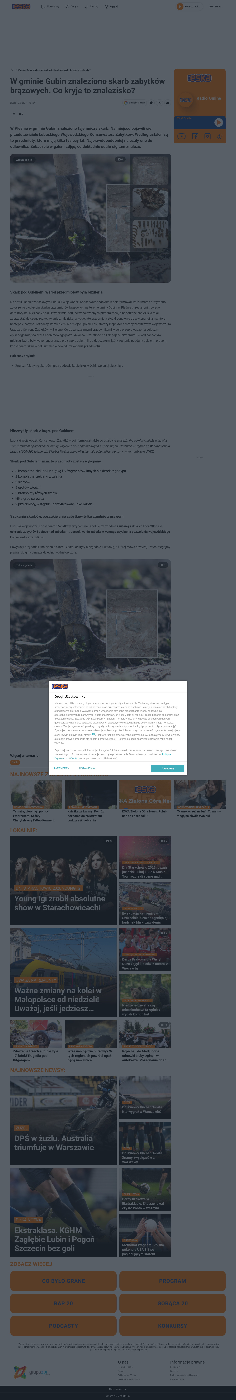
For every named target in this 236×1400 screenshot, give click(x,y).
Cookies (75, 758)
